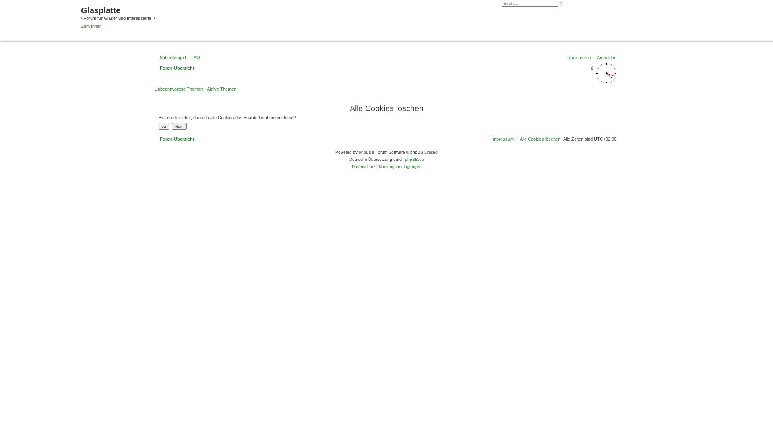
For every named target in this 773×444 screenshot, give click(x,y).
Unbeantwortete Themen (179, 89)
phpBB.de (414, 159)
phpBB (365, 152)
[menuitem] (194, 57)
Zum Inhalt (91, 26)
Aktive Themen (221, 89)
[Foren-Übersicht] (41, 19)
